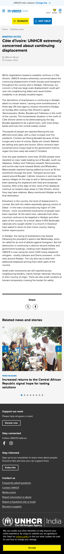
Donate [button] (54, 13)
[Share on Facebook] (35, 306)
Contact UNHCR (10, 487)
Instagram (11, 443)
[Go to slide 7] (40, 395)
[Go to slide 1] (22, 395)
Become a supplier (12, 506)
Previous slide (5, 349)
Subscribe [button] (10, 467)
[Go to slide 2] (25, 395)
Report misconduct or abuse (16, 497)
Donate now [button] (11, 423)
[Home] (17, 11)
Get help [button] (45, 21)
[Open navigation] (3, 11)
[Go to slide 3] (28, 395)
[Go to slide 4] (31, 395)
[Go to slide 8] (43, 395)
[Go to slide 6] (37, 395)
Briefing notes (17, 29)
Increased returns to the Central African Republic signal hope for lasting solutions (31, 383)
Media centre (9, 492)
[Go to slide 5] (34, 395)
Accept (32, 548)
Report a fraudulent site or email (19, 501)
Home (5, 29)
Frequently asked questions (16, 483)
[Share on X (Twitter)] (28, 306)
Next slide (59, 349)
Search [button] (48, 13)
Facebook (4, 443)
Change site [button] (41, 2)
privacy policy (22, 537)
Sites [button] (60, 13)
